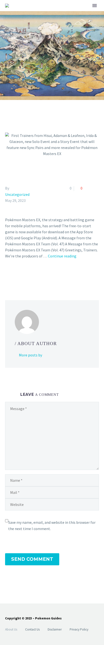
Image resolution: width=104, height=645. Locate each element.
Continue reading (62, 256)
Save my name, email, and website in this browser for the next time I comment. (52, 525)
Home (73, 13)
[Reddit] (43, 275)
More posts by (30, 355)
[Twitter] (15, 275)
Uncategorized (17, 194)
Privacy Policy (79, 629)
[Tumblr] (29, 275)
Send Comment (32, 559)
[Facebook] (8, 275)
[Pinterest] (22, 275)
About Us (11, 629)
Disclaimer (55, 629)
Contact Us (32, 629)
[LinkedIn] (36, 275)
